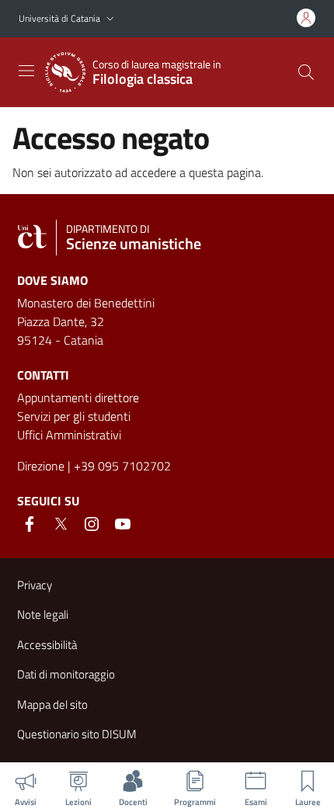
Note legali (42, 614)
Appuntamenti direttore (78, 397)
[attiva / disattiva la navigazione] (26, 70)
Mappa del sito (52, 704)
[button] (110, 19)
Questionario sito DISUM (77, 734)
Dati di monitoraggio (66, 674)
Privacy (34, 585)
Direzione (40, 465)
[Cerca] (306, 72)
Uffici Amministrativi (69, 434)
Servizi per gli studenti (73, 416)
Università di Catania (59, 18)
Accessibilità (47, 645)
